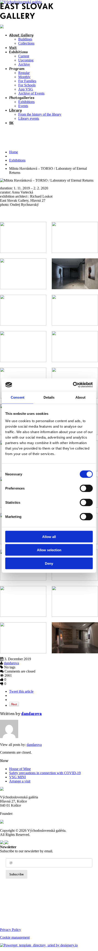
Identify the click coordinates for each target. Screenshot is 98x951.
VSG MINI (17, 777)
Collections (26, 43)
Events (23, 106)
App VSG (25, 89)
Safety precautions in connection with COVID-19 (45, 773)
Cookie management (15, 937)
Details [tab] (49, 397)
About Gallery (21, 35)
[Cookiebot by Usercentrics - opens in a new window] (73, 385)
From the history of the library (39, 114)
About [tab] (80, 397)
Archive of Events (31, 93)
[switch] (86, 488)
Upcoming (26, 60)
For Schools (27, 85)
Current (23, 56)
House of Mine (20, 769)
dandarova (11, 663)
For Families (27, 81)
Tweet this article (21, 691)
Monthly (24, 77)
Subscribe (16, 874)
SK (11, 122)
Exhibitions (26, 102)
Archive (24, 64)
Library (15, 110)
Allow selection (49, 550)
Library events (28, 118)
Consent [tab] (17, 397)
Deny (49, 563)
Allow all (49, 536)
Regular (24, 73)
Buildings (25, 39)
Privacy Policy (10, 930)
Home (13, 152)
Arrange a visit (19, 781)
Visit (13, 47)
